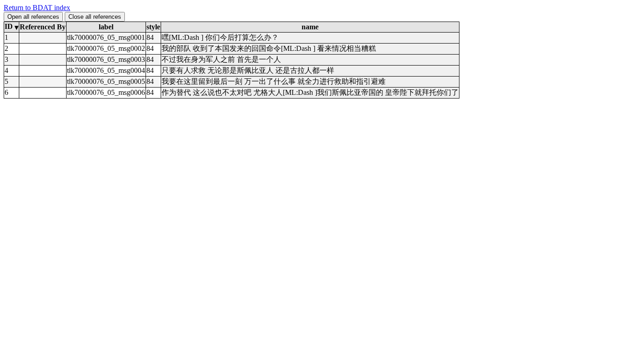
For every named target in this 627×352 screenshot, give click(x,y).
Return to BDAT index (37, 7)
